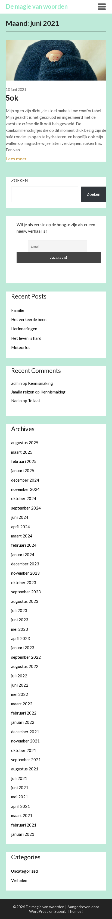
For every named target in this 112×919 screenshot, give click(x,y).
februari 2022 (23, 712)
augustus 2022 (24, 666)
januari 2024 (22, 554)
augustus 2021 (24, 768)
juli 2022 (19, 675)
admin (16, 383)
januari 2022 (22, 722)
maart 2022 (21, 703)
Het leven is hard (26, 338)
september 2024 (26, 507)
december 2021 (25, 731)
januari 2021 (22, 834)
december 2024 (25, 480)
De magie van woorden (37, 6)
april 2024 (20, 526)
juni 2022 (19, 685)
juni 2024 (19, 517)
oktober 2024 (23, 498)
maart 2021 (21, 815)
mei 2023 (19, 629)
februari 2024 (23, 545)
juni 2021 (19, 787)
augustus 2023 (24, 601)
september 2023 (26, 591)
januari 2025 (22, 470)
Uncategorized (24, 871)
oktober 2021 (23, 750)
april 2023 (20, 638)
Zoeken (19, 180)
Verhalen (19, 880)
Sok (12, 97)
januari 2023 (22, 647)
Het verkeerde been (28, 319)
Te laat (34, 400)
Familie (17, 310)
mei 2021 (19, 796)
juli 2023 (19, 610)
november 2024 (25, 489)
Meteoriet (20, 347)
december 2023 (25, 563)
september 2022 (26, 657)
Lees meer (16, 158)
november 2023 (25, 573)
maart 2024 (21, 535)
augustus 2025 (24, 442)
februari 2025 (23, 461)
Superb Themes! (68, 911)
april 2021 (20, 806)
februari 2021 (23, 824)
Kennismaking (40, 383)
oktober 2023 (23, 582)
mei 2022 (19, 694)
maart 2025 (21, 452)
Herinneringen (24, 328)
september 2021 (26, 759)
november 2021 (25, 740)
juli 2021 (19, 778)
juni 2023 (19, 619)
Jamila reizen (22, 391)
